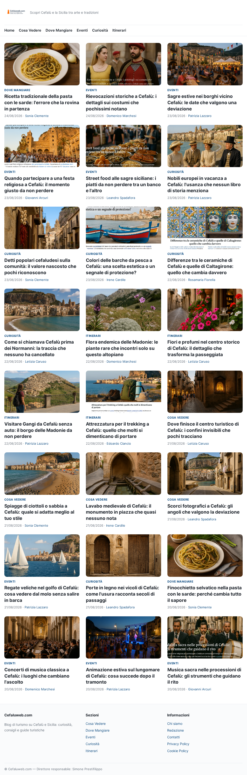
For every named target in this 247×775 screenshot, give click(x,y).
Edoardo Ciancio (119, 443)
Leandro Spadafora (121, 198)
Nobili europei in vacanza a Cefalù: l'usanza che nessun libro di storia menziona (204, 184)
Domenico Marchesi (121, 116)
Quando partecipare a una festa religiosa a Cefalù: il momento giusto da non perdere (39, 184)
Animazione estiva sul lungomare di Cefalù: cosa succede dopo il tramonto (123, 676)
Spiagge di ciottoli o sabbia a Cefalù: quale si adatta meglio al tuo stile (39, 512)
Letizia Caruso (35, 361)
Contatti (173, 737)
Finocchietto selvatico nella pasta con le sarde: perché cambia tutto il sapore (204, 594)
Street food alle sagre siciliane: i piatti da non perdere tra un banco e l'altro (123, 184)
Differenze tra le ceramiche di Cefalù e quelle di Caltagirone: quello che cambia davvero (200, 266)
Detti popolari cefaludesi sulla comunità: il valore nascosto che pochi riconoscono (40, 266)
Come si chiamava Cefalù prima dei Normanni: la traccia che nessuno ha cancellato (39, 348)
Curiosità (100, 30)
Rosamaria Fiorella (201, 280)
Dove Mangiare (59, 30)
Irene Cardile (116, 280)
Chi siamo (174, 723)
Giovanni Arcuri (36, 198)
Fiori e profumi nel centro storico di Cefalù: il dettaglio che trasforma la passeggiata (203, 348)
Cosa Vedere (30, 30)
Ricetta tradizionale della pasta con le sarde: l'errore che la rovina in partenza (41, 102)
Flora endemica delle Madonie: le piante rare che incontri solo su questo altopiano (122, 348)
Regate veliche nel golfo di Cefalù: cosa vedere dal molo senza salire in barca (41, 594)
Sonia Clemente (37, 116)
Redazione (175, 730)
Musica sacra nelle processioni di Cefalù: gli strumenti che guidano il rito (204, 676)
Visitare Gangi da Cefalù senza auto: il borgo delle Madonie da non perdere (38, 430)
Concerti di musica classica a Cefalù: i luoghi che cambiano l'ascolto (36, 676)
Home (9, 30)
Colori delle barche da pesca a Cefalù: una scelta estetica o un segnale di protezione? (120, 266)
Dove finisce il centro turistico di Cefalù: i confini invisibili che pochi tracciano (203, 430)
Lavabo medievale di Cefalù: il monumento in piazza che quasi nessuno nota (121, 512)
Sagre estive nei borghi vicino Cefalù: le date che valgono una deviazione (202, 102)
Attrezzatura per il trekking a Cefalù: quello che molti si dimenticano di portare (117, 430)
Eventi (82, 30)
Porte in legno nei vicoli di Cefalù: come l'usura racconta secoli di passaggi (122, 594)
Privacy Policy (178, 744)
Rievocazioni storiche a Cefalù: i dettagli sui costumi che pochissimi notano (121, 102)
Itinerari (119, 30)
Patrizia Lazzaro (200, 116)
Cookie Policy (177, 751)
